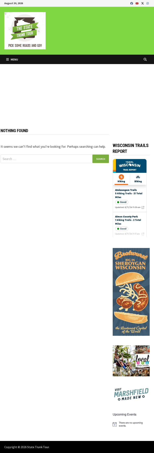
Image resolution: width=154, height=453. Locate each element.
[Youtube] (137, 3)
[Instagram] (148, 3)
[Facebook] (132, 3)
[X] (143, 3)
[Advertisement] (77, 92)
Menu (14, 59)
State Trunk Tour (38, 447)
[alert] (131, 424)
